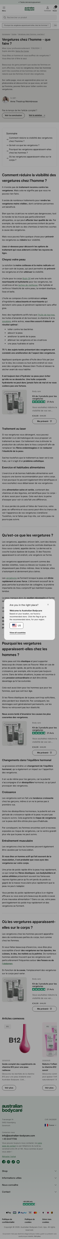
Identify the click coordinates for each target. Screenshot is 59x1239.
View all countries (18, 633)
